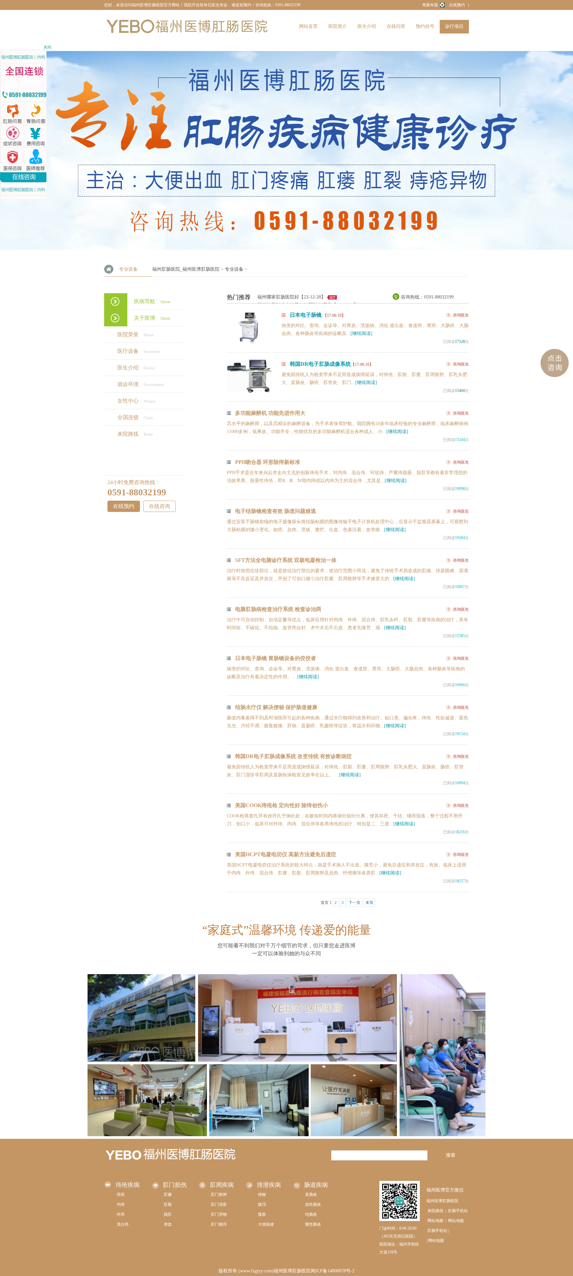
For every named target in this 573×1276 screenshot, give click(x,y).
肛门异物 (219, 1214)
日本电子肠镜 (318, 315)
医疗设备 (138, 351)
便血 (168, 1224)
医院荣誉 (135, 334)
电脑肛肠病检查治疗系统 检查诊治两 (278, 609)
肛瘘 (168, 1194)
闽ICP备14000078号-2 (332, 1270)
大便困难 (266, 1224)
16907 (460, 586)
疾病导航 (152, 301)
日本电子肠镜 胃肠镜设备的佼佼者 (275, 658)
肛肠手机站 (458, 1210)
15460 (460, 390)
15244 (460, 439)
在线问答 (396, 26)
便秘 (262, 1194)
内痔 (121, 1204)
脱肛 (168, 1214)
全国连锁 (135, 417)
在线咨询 (159, 506)
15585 (460, 636)
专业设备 (234, 269)
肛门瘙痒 (219, 1224)
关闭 (47, 47)
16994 (460, 783)
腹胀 (262, 1214)
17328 (460, 341)
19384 (460, 537)
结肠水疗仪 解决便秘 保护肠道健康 (276, 707)
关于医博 (152, 318)
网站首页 (308, 26)
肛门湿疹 (219, 1204)
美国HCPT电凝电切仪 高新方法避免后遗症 (285, 854)
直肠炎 (311, 1194)
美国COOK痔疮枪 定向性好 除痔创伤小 (281, 805)
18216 (460, 832)
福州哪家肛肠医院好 (278, 297)
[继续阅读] (361, 333)
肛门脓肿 (219, 1194)
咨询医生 (461, 315)
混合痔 (123, 1224)
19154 (460, 734)
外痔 (121, 1214)
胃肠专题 (430, 5)
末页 (369, 902)
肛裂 (168, 1204)
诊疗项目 (454, 26)
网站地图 (435, 1220)
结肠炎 (311, 1214)
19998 (460, 488)
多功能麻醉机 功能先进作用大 (270, 413)
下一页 (354, 902)
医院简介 (337, 26)
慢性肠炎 (313, 1224)
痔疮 (121, 1194)
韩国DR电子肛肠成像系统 (331, 364)
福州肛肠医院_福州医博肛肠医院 (186, 269)
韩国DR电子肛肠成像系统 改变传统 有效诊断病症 (293, 756)
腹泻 (262, 1204)
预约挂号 (425, 26)
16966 (460, 685)
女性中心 (136, 401)
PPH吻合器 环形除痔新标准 (267, 462)
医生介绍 (366, 26)
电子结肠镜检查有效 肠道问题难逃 (275, 511)
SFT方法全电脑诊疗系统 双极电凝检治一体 (286, 560)
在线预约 (457, 5)
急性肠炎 (313, 1204)
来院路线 (135, 434)
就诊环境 (140, 384)
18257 (460, 881)
